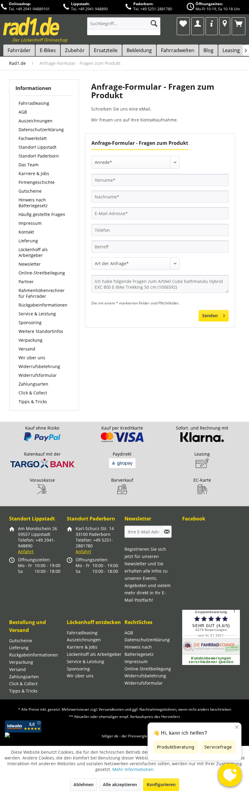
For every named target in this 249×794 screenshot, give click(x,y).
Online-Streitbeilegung (42, 273)
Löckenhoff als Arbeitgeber (33, 252)
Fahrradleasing (34, 103)
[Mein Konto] (197, 23)
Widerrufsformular (38, 375)
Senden (210, 315)
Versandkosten (111, 709)
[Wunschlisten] (183, 23)
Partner (26, 281)
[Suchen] (154, 23)
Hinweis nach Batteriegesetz (33, 202)
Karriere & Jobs (34, 173)
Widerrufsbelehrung (39, 366)
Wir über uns (32, 357)
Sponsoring (30, 322)
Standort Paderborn (39, 156)
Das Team (29, 165)
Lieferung (28, 241)
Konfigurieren (161, 784)
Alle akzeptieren (120, 784)
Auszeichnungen (36, 121)
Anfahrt (25, 551)
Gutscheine (30, 191)
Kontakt (26, 232)
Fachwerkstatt (33, 138)
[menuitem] (123, 26)
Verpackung (31, 340)
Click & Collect (33, 393)
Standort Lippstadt (37, 147)
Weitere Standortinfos (41, 331)
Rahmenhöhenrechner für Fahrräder (42, 293)
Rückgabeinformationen (43, 305)
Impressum (30, 223)
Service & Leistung (37, 314)
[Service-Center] (211, 23)
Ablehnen (83, 784)
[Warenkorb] (238, 23)
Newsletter (30, 264)
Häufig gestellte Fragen (42, 214)
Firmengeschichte (37, 182)
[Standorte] (225, 23)
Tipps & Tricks (33, 401)
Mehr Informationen (133, 769)
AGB (23, 112)
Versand (27, 349)
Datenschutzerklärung (41, 129)
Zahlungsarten (33, 384)
